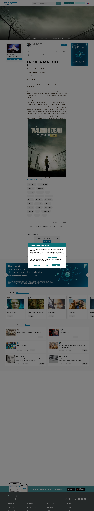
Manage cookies (36, 265)
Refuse (46, 265)
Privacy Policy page (52, 257)
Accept (56, 265)
